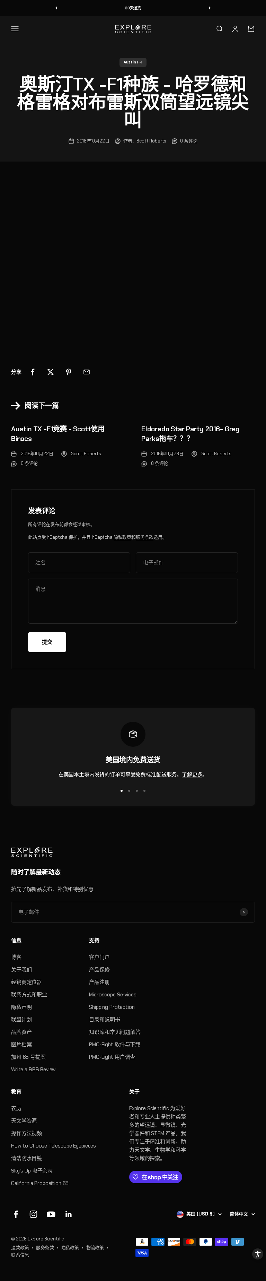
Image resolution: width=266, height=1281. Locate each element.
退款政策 (20, 1247)
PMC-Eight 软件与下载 (114, 1044)
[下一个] (210, 8)
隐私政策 (122, 537)
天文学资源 (24, 1120)
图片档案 (21, 1044)
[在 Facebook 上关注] (15, 1214)
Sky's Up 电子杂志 (32, 1170)
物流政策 (95, 1247)
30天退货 (133, 8)
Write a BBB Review (33, 1069)
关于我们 (21, 969)
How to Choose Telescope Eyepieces (53, 1145)
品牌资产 (21, 1032)
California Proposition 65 (40, 1183)
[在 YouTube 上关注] (51, 1214)
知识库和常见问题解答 (115, 1032)
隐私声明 (21, 1007)
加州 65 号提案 (28, 1057)
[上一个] (56, 8)
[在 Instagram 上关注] (33, 1214)
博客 (16, 957)
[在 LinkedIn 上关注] (68, 1214)
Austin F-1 (133, 62)
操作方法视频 (26, 1133)
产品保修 (99, 969)
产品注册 (99, 982)
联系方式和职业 (29, 994)
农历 (16, 1108)
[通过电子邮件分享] (87, 372)
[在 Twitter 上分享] (50, 372)
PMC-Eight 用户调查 (112, 1057)
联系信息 (20, 1255)
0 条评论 (188, 141)
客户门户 (99, 957)
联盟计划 (21, 1019)
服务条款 (144, 537)
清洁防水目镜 (26, 1158)
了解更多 (192, 774)
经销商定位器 (26, 982)
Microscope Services (112, 994)
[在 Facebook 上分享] (32, 372)
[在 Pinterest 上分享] (69, 372)
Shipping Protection (111, 1007)
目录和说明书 (104, 1019)
